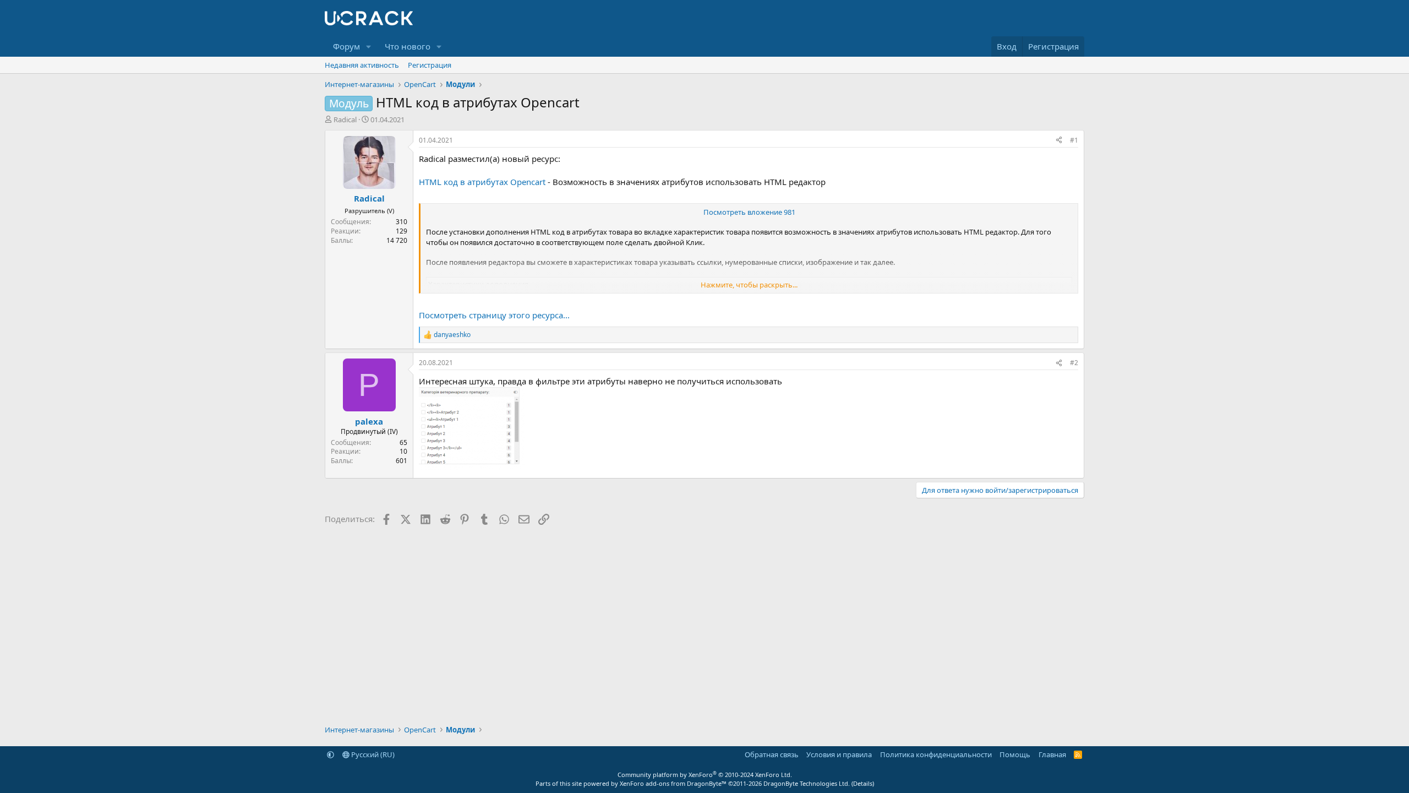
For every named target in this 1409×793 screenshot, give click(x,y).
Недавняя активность (362, 65)
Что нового (407, 46)
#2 (1074, 362)
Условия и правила (839, 754)
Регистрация (429, 65)
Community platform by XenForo (705, 774)
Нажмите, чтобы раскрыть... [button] (749, 285)
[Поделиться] (1059, 140)
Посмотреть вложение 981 (749, 212)
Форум (346, 46)
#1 (1074, 140)
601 (401, 460)
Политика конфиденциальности (936, 754)
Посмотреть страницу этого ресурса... (494, 315)
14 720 (396, 240)
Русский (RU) (372, 754)
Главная (1052, 754)
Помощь (1015, 754)
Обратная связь (772, 754)
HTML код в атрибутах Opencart (482, 181)
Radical (345, 119)
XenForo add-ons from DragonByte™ (673, 783)
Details (862, 783)
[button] (368, 46)
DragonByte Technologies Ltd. (806, 783)
